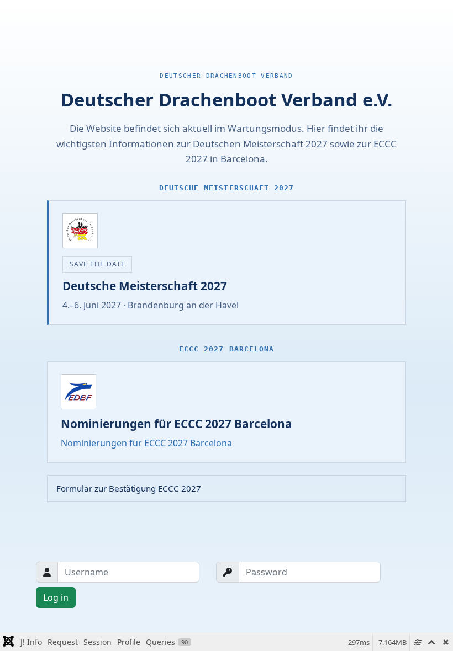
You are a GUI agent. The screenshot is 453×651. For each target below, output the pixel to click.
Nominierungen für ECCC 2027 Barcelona (146, 443)
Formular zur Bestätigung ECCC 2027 (128, 488)
